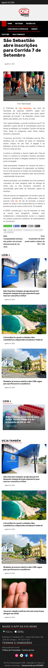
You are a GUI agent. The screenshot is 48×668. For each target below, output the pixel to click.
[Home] (4, 23)
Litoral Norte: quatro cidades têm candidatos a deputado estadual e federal (23, 338)
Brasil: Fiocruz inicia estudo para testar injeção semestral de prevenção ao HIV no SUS (22, 419)
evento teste (38, 230)
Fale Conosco (19, 34)
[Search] (44, 24)
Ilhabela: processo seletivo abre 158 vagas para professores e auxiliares (22, 382)
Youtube (5, 34)
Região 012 (30, 24)
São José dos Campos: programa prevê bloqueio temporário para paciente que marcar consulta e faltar (21, 293)
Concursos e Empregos (18, 29)
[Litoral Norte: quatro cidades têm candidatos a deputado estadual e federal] (24, 319)
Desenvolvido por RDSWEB (32, 665)
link (16, 201)
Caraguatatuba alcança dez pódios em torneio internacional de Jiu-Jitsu (12, 241)
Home (10, 24)
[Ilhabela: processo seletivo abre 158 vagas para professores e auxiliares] (24, 363)
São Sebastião (25, 108)
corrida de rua (28, 230)
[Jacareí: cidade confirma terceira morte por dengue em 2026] (24, 593)
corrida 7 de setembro (15, 230)
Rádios (34, 29)
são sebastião (8, 232)
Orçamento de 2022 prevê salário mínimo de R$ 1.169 (35, 240)
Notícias (19, 24)
